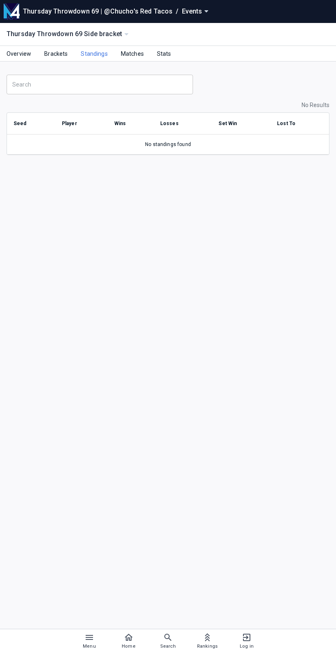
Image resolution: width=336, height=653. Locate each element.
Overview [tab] (19, 53)
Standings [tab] (94, 53)
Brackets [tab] (56, 53)
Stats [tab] (164, 53)
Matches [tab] (132, 53)
